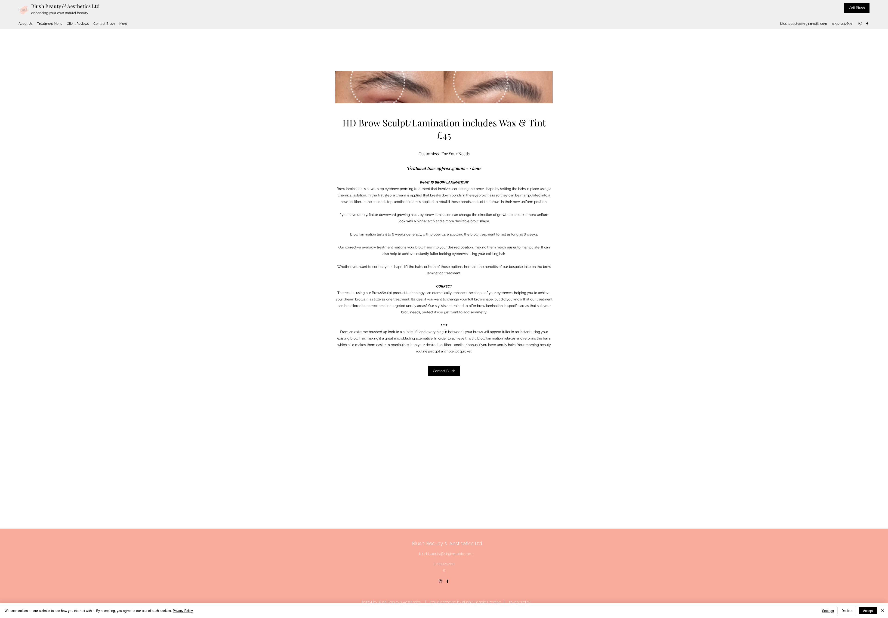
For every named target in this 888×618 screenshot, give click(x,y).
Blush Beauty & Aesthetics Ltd (65, 6)
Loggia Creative (488, 602)
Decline (847, 610)
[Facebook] (867, 23)
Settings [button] (828, 610)
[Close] (882, 610)
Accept (868, 610)
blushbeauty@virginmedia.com (803, 23)
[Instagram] (860, 23)
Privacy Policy (519, 602)
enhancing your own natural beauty (59, 13)
